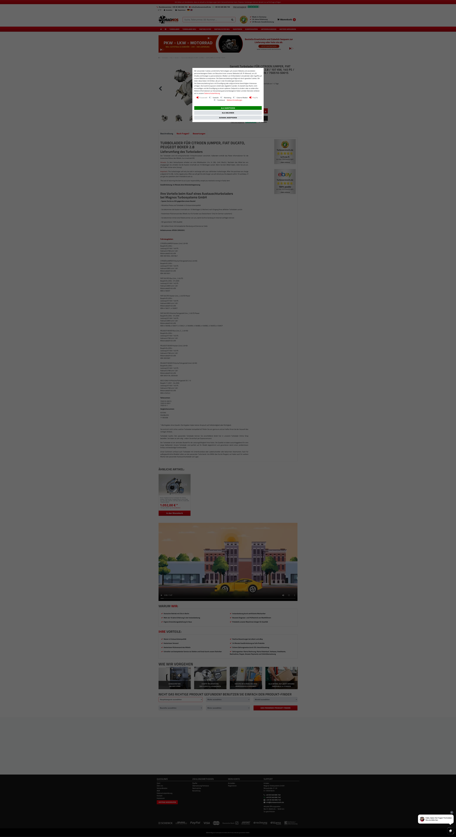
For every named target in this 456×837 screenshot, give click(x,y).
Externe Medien (242, 97)
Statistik (216, 97)
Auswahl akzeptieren (228, 117)
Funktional (221, 100)
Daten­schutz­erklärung (212, 93)
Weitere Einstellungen (234, 100)
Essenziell (203, 97)
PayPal (255, 97)
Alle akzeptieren (228, 108)
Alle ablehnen (228, 112)
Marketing (227, 97)
